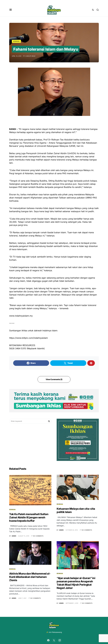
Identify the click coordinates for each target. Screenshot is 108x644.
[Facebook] (48, 640)
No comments (38, 536)
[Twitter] (54, 640)
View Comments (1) (54, 379)
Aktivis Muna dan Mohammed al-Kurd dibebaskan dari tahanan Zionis (29, 577)
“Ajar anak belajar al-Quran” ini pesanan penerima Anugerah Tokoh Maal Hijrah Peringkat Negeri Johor (76, 583)
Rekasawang (57, 632)
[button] (10, 9)
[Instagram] (60, 640)
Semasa (16, 41)
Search (49, 421)
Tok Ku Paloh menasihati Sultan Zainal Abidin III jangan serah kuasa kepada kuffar (28, 517)
